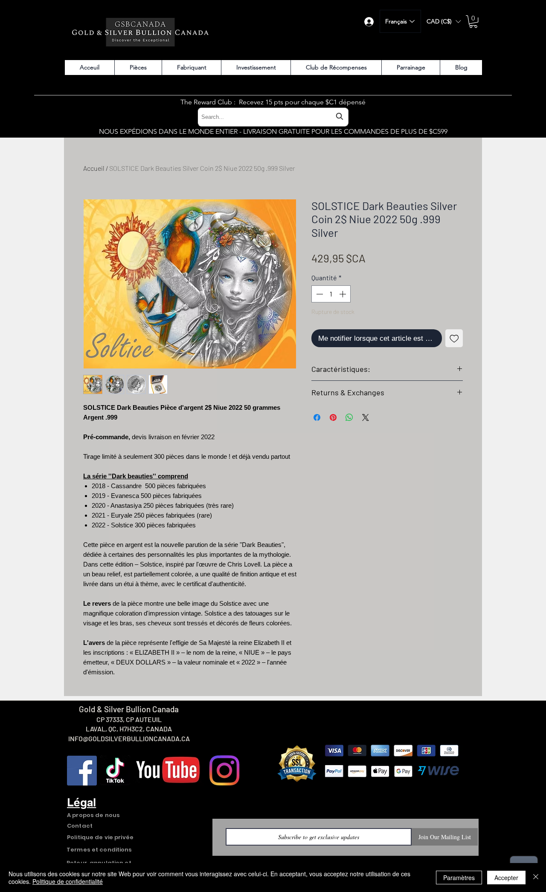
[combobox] (273, 117)
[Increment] (343, 294)
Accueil (94, 168)
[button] (443, 22)
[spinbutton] (331, 294)
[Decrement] (319, 294)
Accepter (506, 877)
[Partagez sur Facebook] (317, 417)
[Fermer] (536, 877)
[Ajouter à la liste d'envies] (454, 338)
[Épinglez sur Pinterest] (333, 417)
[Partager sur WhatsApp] (349, 417)
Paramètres (459, 877)
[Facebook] (82, 771)
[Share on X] (365, 417)
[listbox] (443, 22)
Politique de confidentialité (67, 881)
